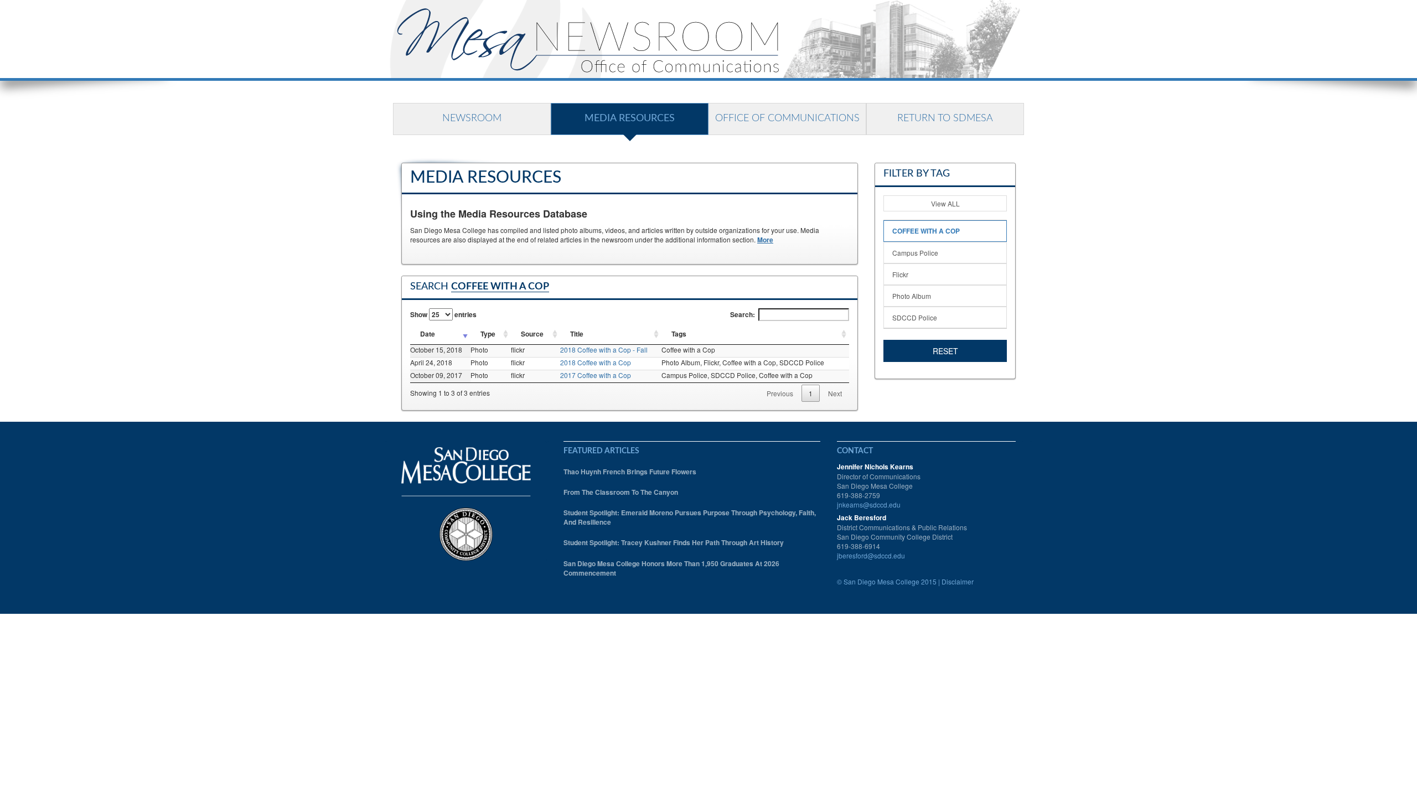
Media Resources (630, 118)
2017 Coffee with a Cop (595, 375)
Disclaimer (958, 581)
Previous (780, 393)
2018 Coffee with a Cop (595, 362)
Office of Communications (787, 118)
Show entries (443, 314)
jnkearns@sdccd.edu (869, 504)
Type (487, 334)
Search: (742, 314)
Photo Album (911, 296)
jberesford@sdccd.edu (871, 555)
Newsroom (471, 118)
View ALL (945, 203)
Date (427, 334)
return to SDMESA (945, 118)
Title (576, 334)
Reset (945, 350)
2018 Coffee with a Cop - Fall (604, 349)
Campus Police (915, 252)
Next (835, 393)
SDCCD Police (914, 317)
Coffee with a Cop (926, 231)
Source (532, 334)
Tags (678, 334)
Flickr (900, 274)
